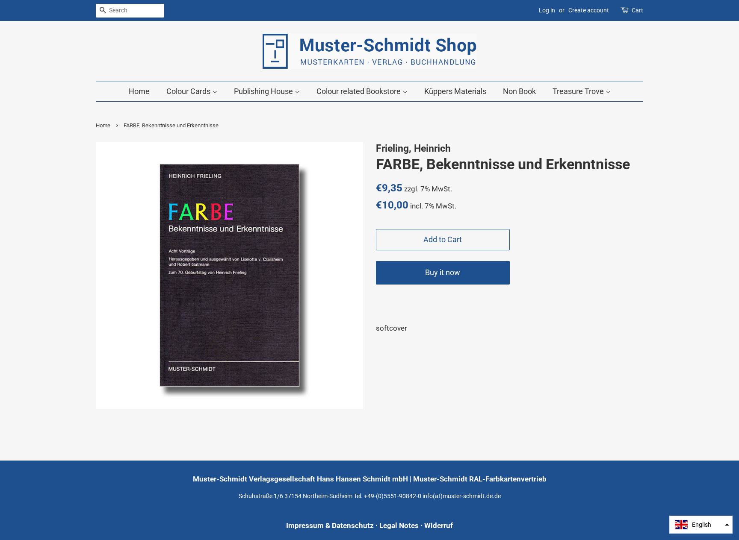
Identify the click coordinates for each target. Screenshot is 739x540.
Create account (588, 10)
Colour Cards (189, 91)
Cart (637, 10)
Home (139, 91)
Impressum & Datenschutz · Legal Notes (352, 525)
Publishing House (264, 91)
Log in (547, 10)
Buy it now (442, 272)
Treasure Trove (579, 91)
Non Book (519, 91)
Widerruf (438, 525)
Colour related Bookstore (359, 91)
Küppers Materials (455, 91)
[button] (701, 525)
